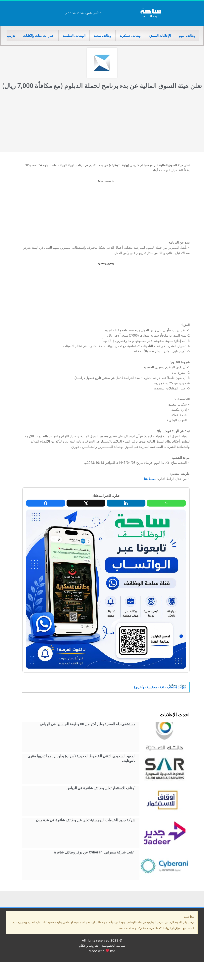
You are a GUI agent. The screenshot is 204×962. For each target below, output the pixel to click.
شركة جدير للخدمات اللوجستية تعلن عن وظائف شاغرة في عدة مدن (85, 820)
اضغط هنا (150, 479)
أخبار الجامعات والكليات (38, 36)
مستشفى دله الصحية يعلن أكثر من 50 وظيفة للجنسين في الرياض (87, 724)
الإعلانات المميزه (160, 36)
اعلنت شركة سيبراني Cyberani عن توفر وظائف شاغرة (94, 852)
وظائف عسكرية (130, 36)
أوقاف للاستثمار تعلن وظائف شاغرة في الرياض (101, 788)
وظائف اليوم (187, 36)
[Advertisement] (102, 122)
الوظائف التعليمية (74, 36)
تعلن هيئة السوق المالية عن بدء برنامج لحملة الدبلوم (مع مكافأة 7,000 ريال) (102, 85)
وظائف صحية (102, 36)
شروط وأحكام (88, 945)
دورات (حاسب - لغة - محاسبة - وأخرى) (160, 687)
